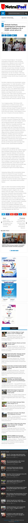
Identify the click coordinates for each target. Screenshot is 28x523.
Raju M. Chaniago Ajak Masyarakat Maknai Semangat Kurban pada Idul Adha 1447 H (16, 456)
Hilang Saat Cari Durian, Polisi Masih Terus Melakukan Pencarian (16, 413)
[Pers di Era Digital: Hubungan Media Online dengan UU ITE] (4, 404)
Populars (6, 328)
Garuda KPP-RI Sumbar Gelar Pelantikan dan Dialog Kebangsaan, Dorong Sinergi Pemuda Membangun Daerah (16, 380)
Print (10, 35)
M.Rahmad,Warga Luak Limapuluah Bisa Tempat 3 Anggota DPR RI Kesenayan (16, 508)
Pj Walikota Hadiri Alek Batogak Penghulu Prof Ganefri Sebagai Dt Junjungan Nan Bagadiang (15, 515)
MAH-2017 (16, 521)
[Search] (26, 13)
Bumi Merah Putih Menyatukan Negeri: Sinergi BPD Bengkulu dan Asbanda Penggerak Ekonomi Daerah (17, 489)
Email (15, 35)
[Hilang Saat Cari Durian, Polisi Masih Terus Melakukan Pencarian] (4, 414)
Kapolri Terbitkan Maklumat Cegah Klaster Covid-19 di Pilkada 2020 (15, 333)
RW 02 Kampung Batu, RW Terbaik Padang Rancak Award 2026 (15, 461)
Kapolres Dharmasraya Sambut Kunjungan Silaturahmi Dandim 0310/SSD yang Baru (13, 245)
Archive (14, 328)
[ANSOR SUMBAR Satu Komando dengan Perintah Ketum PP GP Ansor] (4, 437)
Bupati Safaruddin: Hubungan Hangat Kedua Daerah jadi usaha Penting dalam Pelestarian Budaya (16, 355)
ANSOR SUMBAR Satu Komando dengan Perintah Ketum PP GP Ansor (16, 436)
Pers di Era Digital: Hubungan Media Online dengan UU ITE (15, 402)
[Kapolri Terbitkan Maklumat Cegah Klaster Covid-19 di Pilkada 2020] (4, 334)
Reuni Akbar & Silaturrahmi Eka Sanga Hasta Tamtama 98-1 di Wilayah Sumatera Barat (16, 425)
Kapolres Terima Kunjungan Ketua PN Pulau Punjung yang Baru (16, 474)
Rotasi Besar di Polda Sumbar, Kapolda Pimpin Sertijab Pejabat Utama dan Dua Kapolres (16, 367)
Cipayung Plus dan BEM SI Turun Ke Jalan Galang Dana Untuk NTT (16, 481)
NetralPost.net (7, 520)
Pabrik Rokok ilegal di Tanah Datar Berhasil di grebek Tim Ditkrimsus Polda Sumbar (15, 391)
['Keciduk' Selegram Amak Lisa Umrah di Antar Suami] (4, 345)
